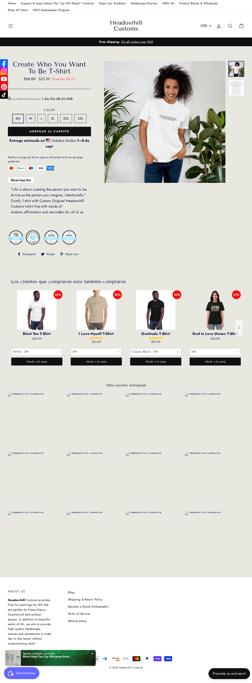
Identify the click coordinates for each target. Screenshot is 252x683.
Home (12, 3)
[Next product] (239, 328)
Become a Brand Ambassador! (88, 606)
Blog (71, 592)
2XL (66, 118)
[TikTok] (4, 95)
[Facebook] (4, 63)
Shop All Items (18, 10)
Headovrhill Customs (126, 25)
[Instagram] (4, 71)
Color (49, 110)
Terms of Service (79, 614)
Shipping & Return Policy (85, 599)
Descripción (21, 180)
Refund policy (77, 621)
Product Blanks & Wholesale (198, 3)
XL (53, 118)
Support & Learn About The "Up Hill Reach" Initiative (57, 3)
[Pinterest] (4, 87)
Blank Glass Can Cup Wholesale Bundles (47, 656)
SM (18, 118)
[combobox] (36, 352)
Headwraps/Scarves (144, 3)
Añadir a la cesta (37, 362)
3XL (80, 118)
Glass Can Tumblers (112, 3)
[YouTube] (4, 79)
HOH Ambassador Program (51, 10)
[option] (126, 41)
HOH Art (168, 3)
